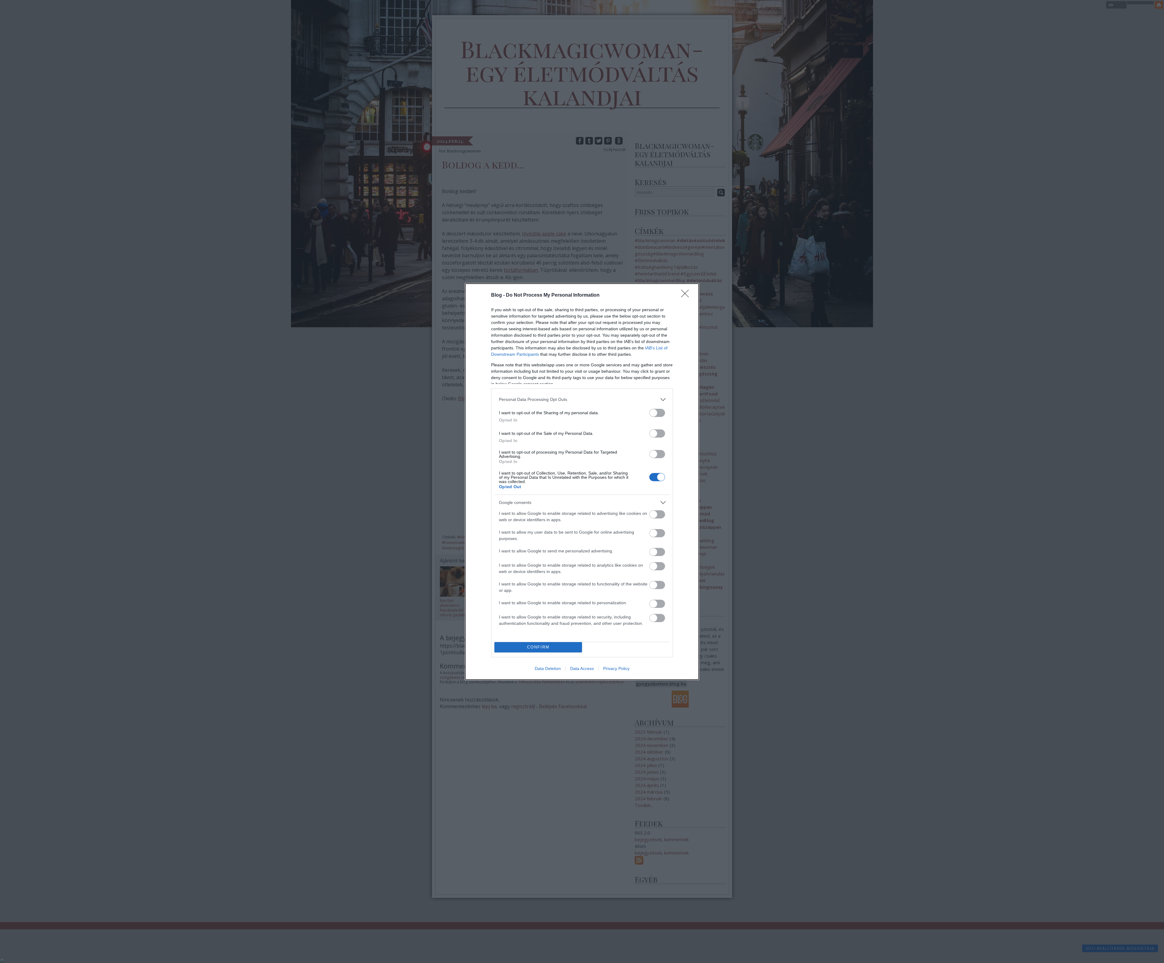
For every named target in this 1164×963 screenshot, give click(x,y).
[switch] (657, 413)
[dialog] (582, 482)
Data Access (582, 668)
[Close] (687, 295)
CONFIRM (538, 647)
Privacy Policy (616, 668)
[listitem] (582, 399)
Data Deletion (548, 668)
